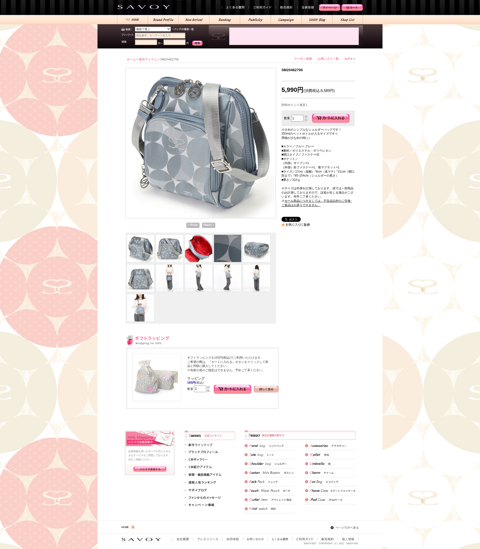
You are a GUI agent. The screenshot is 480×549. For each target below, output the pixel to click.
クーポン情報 (303, 58)
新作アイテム (148, 59)
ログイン (350, 58)
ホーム (131, 59)
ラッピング (196, 378)
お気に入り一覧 (328, 58)
